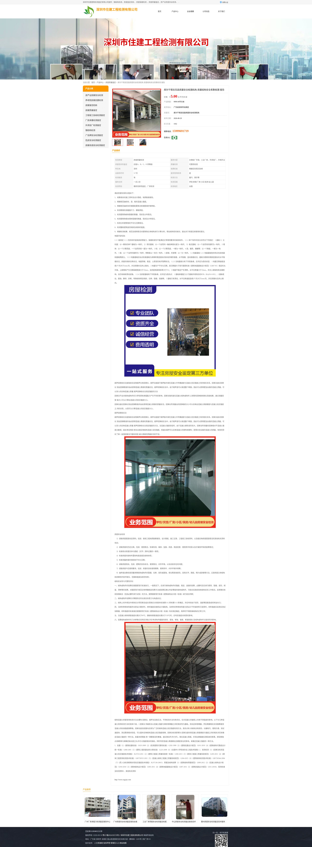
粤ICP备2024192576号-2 (111, 835)
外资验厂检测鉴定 (93, 125)
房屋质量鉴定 (111, 82)
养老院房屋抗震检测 (94, 100)
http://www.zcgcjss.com (123, 780)
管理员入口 (115, 843)
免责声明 (106, 843)
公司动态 (206, 11)
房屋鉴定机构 (91, 105)
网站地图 (123, 843)
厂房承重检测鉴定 (93, 120)
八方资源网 (98, 843)
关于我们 (221, 11)
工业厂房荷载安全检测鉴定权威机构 (97, 822)
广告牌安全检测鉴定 (94, 135)
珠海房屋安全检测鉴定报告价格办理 (214, 822)
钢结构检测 (90, 130)
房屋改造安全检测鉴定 (95, 145)
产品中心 (175, 11)
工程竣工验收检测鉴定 (95, 115)
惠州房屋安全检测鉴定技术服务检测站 (157, 822)
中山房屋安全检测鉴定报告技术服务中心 (128, 822)
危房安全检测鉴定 (93, 140)
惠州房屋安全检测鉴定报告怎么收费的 (186, 822)
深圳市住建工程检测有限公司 (132, 835)
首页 (159, 11)
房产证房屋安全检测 (94, 95)
